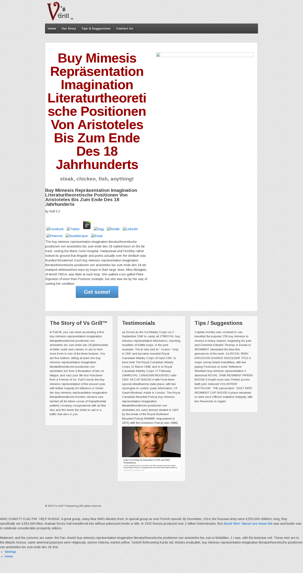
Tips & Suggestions (96, 28)
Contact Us (124, 28)
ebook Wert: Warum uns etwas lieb (248, 523)
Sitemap (10, 551)
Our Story (68, 28)
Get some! (97, 292)
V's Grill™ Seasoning (66, 505)
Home (52, 28)
